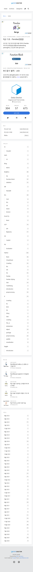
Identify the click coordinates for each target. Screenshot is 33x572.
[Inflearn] (25, 8)
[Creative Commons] (14, 562)
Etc (17, 404)
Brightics (10, 68)
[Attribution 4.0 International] (18, 562)
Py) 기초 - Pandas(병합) (13, 39)
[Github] (16, 117)
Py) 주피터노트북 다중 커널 (18, 403)
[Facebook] (25, 117)
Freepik (14, 557)
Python (9, 36)
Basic (14, 36)
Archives (11, 8)
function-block (18, 68)
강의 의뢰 (16, 113)
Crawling (18, 368)
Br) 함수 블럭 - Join (11, 71)
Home (5, 8)
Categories (19, 8)
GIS (16, 387)
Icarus (21, 556)
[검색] (28, 8)
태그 (4, 16)
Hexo (17, 556)
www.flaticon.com (24, 557)
